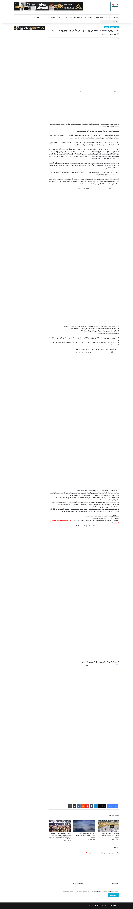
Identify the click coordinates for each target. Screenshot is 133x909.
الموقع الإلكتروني (78, 883)
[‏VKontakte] (79, 806)
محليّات (107, 17)
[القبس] (115, 6)
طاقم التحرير (113, 34)
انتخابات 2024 (62, 17)
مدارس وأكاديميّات (75, 17)
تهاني (53, 17)
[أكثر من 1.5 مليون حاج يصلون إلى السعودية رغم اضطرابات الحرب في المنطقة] (108, 826)
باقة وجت (99, 17)
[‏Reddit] (83, 806)
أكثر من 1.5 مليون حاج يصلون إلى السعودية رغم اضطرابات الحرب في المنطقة (110, 835)
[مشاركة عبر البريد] (74, 806)
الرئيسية (115, 17)
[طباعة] (70, 806)
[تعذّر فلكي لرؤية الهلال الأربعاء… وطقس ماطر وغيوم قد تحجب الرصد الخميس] (84, 826)
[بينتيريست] (87, 806)
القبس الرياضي (89, 17)
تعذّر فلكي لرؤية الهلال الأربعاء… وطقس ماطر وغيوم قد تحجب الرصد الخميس (85, 835)
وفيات (47, 17)
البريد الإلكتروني (115, 883)
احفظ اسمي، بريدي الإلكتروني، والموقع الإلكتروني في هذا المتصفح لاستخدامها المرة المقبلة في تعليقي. (90, 891)
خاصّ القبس (38, 17)
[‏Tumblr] (91, 806)
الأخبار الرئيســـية (114, 27)
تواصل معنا (92, 905)
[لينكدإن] (96, 806)
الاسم (118, 875)
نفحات (106, 27)
